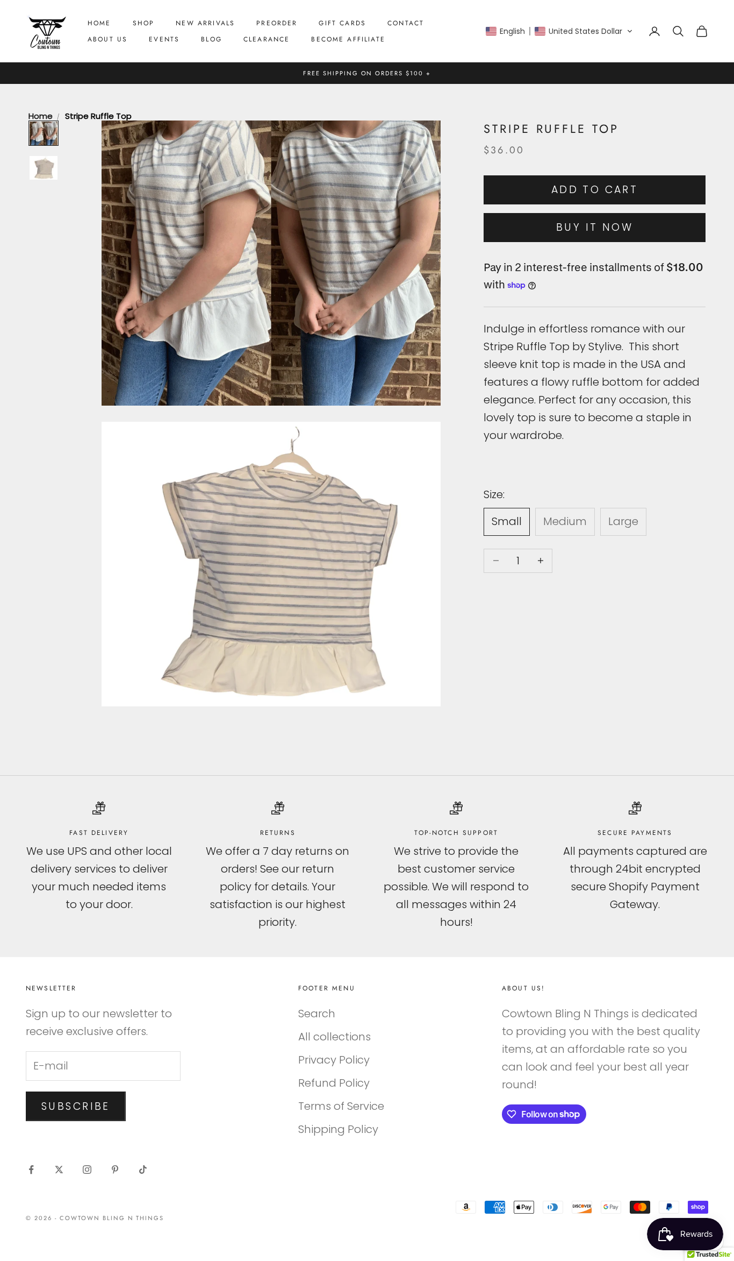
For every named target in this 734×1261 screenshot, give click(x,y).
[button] (559, 31)
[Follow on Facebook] (31, 1169)
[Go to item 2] (43, 168)
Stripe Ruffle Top (98, 116)
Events (164, 39)
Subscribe (75, 1106)
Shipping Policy (338, 1129)
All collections (334, 1036)
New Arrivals (205, 23)
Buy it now (594, 227)
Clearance (266, 39)
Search (316, 1013)
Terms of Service (341, 1106)
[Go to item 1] (43, 133)
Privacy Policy (334, 1059)
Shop (144, 23)
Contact (405, 23)
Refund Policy (334, 1082)
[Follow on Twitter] (59, 1169)
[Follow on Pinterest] (115, 1169)
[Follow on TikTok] (143, 1169)
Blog (211, 39)
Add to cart (594, 189)
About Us (107, 39)
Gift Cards (342, 23)
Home (99, 23)
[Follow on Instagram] (87, 1169)
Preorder (276, 23)
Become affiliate (348, 39)
